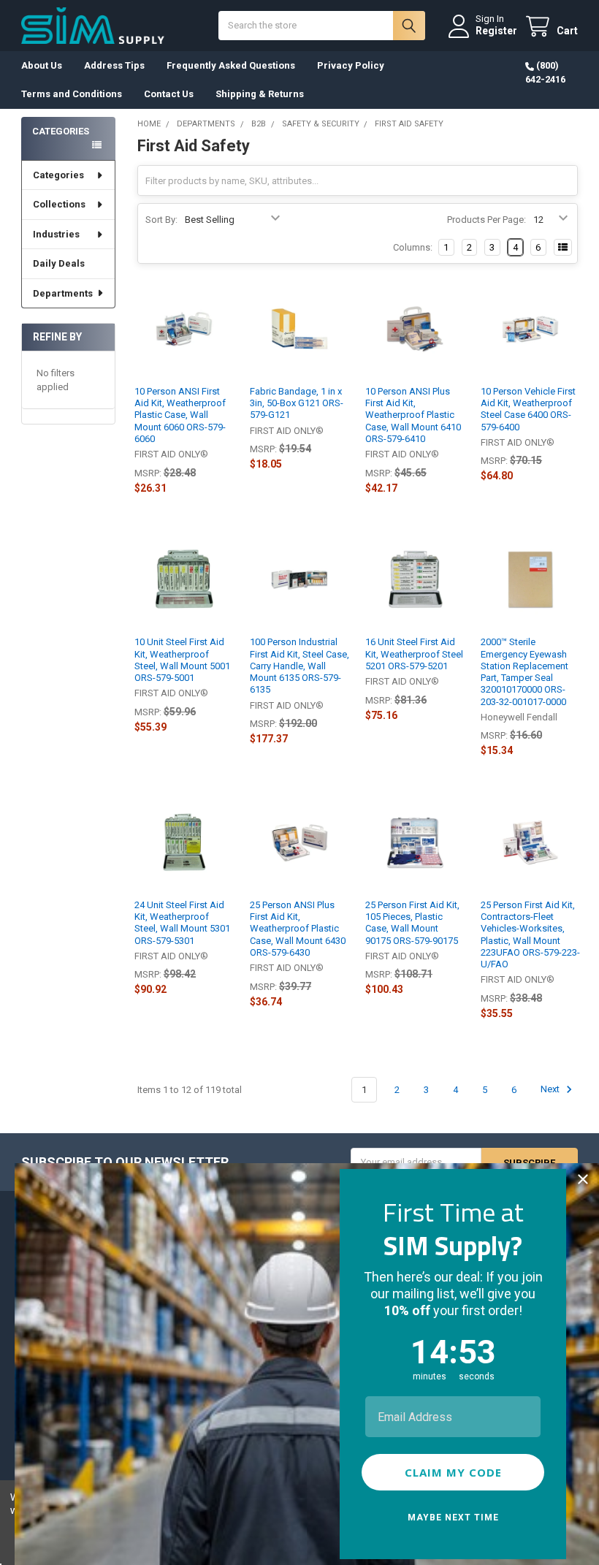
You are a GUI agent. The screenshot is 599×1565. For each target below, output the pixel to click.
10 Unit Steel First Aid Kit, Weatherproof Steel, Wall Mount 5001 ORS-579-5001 (182, 659)
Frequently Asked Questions (231, 65)
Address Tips (114, 65)
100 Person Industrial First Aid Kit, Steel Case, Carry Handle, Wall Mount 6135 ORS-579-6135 (299, 665)
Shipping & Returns (259, 93)
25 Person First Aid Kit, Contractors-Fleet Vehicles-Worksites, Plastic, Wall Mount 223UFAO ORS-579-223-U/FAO (530, 934)
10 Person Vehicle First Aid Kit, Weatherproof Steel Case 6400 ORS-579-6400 (528, 409)
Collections (59, 204)
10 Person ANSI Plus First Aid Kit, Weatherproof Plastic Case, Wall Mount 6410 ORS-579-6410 (413, 415)
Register (496, 31)
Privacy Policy (350, 65)
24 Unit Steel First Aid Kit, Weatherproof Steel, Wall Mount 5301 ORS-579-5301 (182, 922)
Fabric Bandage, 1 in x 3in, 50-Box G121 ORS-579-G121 (296, 403)
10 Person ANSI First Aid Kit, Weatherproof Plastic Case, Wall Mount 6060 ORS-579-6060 (180, 415)
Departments (63, 293)
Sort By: (161, 219)
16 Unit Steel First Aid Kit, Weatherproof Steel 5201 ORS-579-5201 (414, 653)
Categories (58, 175)
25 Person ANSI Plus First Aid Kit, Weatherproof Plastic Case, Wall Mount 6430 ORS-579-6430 (298, 928)
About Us (41, 65)
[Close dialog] (583, 1179)
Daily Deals (59, 263)
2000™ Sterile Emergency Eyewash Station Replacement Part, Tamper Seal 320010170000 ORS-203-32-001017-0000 (524, 671)
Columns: (412, 247)
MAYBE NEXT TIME (453, 1517)
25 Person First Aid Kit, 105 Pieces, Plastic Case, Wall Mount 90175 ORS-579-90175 (412, 922)
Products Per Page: (486, 219)
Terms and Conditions (71, 93)
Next (551, 1089)
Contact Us (169, 93)
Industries (56, 234)
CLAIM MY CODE (453, 1472)
